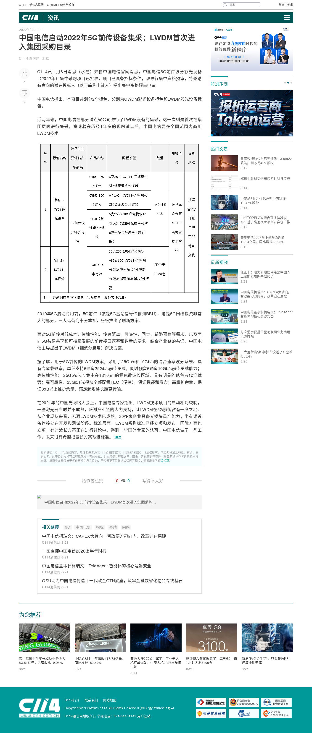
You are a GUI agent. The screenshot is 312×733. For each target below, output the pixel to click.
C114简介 (72, 700)
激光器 (52, 409)
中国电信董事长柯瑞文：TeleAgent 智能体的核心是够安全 (96, 566)
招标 (128, 78)
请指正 (165, 460)
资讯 (53, 17)
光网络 (75, 402)
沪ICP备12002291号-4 (157, 708)
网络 (180, 313)
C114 (22, 4)
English (52, 4)
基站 (120, 313)
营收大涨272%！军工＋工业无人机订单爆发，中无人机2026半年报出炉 (155, 662)
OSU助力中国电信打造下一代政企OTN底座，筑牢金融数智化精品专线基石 (112, 580)
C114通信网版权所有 (80, 716)
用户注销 (144, 716)
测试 (76, 423)
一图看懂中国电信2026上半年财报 (74, 551)
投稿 (281, 4)
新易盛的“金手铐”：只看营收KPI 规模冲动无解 (266, 660)
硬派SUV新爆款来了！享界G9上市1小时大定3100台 (211, 660)
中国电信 (112, 71)
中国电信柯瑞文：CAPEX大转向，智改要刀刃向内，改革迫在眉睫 (104, 536)
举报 (290, 4)
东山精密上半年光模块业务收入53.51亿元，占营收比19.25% (42, 660)
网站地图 (109, 700)
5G (163, 71)
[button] (285, 82)
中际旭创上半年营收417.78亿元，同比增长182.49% (100, 660)
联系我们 (91, 700)
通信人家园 (36, 4)
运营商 (73, 320)
